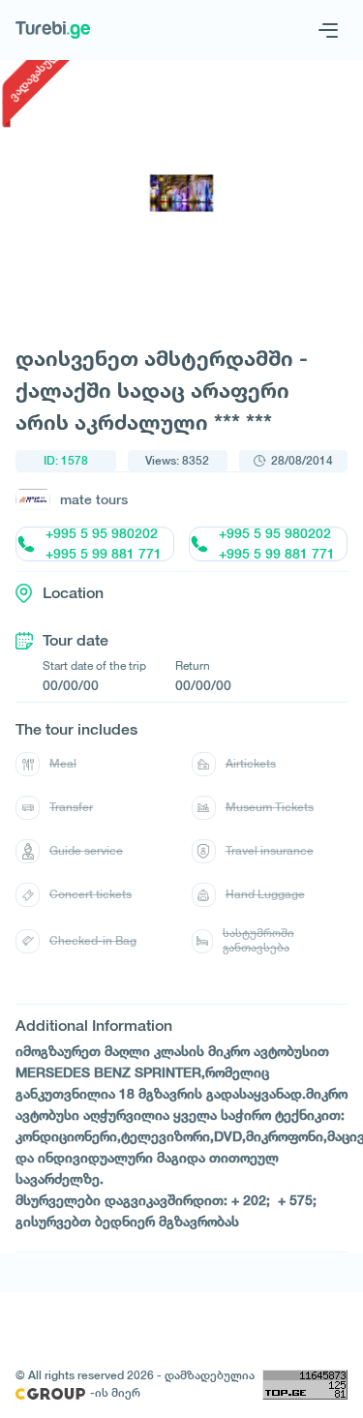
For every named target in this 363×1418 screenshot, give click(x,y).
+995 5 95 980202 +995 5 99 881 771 (103, 544)
